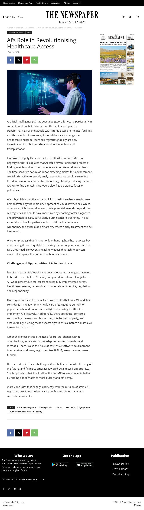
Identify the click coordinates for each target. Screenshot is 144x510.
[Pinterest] (26, 60)
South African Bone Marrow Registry (25, 411)
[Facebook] (123, 17)
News (29, 32)
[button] (137, 17)
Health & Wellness (25, 27)
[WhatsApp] (34, 60)
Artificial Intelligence (26, 407)
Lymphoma (84, 407)
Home (10, 27)
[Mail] (15, 489)
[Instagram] (9, 489)
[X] (130, 17)
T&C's (116, 502)
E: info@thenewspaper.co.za (30, 479)
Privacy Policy (128, 502)
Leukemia (70, 407)
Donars (59, 407)
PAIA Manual (138, 503)
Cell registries (46, 407)
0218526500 (8, 479)
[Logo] (72, 14)
